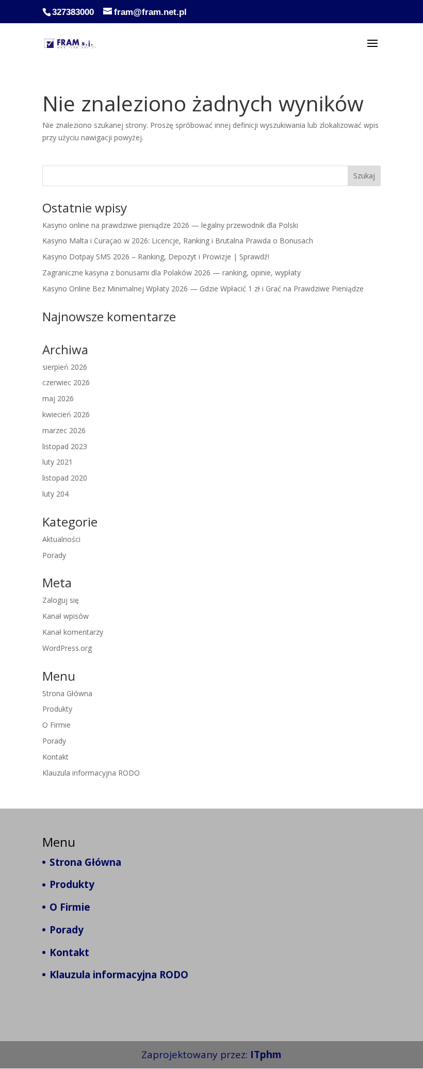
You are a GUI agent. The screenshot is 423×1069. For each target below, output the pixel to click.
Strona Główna (67, 693)
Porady (54, 555)
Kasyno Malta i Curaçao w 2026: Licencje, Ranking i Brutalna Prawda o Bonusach (177, 240)
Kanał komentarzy (72, 632)
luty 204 (55, 494)
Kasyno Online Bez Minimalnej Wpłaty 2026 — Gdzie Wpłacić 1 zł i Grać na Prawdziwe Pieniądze (203, 288)
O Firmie (56, 725)
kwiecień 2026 (66, 414)
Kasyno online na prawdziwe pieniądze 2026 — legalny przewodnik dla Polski (170, 225)
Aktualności (61, 539)
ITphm (266, 1054)
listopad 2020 (64, 478)
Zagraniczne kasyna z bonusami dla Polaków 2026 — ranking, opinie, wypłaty (171, 272)
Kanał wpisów (65, 616)
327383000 (73, 12)
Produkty (57, 709)
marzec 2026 (64, 430)
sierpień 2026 (64, 367)
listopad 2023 (64, 446)
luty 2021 (57, 462)
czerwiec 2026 (66, 382)
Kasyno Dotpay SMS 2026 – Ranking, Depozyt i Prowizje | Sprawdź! (155, 256)
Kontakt (55, 757)
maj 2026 (58, 398)
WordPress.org (67, 648)
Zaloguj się (60, 600)
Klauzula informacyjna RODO (91, 773)
